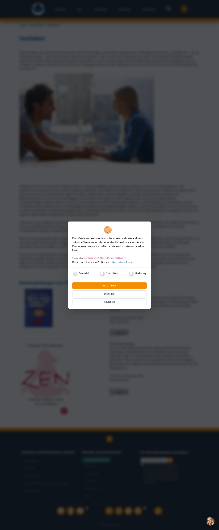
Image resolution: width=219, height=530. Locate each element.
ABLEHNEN (109, 302)
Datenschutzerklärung (123, 262)
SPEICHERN (109, 294)
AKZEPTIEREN (109, 286)
